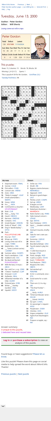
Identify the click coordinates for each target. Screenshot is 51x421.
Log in (6, 340)
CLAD (15, 274)
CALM (14, 186)
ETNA (39, 253)
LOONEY (9, 251)
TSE (17, 214)
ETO (31, 276)
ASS (17, 258)
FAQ (3, 9)
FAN (40, 184)
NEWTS (7, 200)
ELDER (12, 281)
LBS (31, 285)
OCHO (45, 258)
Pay (8, 9)
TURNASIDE (39, 260)
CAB (21, 255)
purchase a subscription (25, 340)
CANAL (40, 302)
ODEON (20, 223)
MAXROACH (34, 211)
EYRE (18, 283)
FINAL (20, 184)
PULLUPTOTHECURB (13, 234)
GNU (47, 244)
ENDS (15, 239)
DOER (42, 309)
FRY (31, 322)
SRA (16, 246)
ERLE (14, 288)
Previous (21, 4)
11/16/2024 (19, 44)
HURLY (40, 292)
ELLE (46, 313)
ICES (39, 311)
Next (28, 4)
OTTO (7, 230)
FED (31, 318)
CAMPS (44, 200)
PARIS (47, 214)
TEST (14, 237)
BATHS (36, 221)
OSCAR (32, 297)
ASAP (21, 195)
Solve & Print (41, 7)
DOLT (38, 241)
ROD (43, 255)
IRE (37, 186)
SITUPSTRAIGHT (11, 209)
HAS (14, 221)
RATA (13, 204)
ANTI (40, 193)
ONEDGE (16, 218)
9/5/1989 (10, 44)
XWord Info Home (8, 4)
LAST (32, 197)
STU (31, 281)
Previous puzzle (8, 374)
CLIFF (22, 271)
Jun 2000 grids (29, 7)
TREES (43, 262)
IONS (22, 269)
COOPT (32, 237)
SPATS (44, 223)
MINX (13, 202)
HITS (32, 248)
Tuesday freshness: (9, 78)
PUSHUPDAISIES (11, 262)
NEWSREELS (34, 190)
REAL (15, 276)
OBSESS (14, 216)
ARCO (7, 267)
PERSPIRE (33, 271)
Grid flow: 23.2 (34, 74)
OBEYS (32, 267)
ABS (31, 232)
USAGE (32, 218)
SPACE (32, 290)
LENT (42, 207)
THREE (12, 244)
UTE (32, 228)
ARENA (18, 190)
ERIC (20, 225)
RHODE (41, 299)
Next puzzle (23, 374)
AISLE (32, 306)
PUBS (16, 188)
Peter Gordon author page (11, 7)
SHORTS (20, 253)
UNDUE (41, 239)
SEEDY (14, 290)
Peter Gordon (11, 36)
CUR (11, 211)
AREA (12, 193)
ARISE (38, 202)
